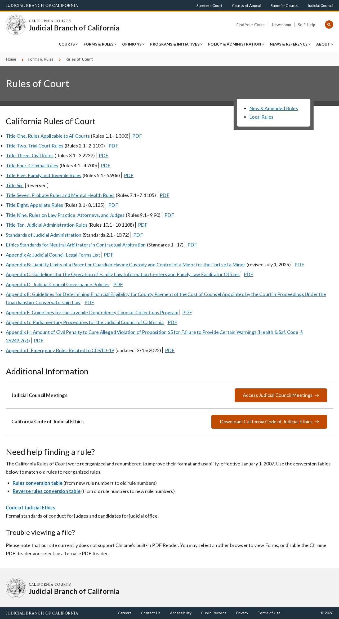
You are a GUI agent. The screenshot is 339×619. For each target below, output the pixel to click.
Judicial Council (320, 5)
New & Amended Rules (273, 108)
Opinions (131, 44)
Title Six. (15, 185)
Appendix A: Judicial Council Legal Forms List (53, 255)
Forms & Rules (98, 44)
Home (11, 59)
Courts (67, 44)
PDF (137, 136)
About (323, 44)
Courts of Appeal (246, 5)
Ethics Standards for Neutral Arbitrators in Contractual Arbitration (76, 245)
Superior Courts (284, 5)
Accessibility (180, 613)
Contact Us (150, 613)
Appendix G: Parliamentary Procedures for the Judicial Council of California (85, 322)
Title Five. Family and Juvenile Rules (44, 175)
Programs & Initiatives (174, 44)
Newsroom (281, 24)
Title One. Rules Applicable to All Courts (48, 136)
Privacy (242, 613)
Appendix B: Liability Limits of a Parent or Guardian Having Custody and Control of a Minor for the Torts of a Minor (126, 264)
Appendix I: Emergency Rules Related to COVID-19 (60, 350)
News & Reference (288, 44)
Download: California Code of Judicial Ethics (262, 423)
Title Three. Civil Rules (29, 155)
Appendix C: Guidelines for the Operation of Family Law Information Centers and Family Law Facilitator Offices (123, 274)
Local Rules (261, 117)
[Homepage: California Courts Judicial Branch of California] (16, 25)
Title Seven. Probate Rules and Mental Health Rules (60, 195)
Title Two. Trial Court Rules (35, 146)
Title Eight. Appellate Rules (34, 205)
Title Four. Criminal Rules (32, 165)
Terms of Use (269, 613)
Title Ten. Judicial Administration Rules (46, 225)
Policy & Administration (234, 44)
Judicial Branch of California (42, 5)
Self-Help (306, 24)
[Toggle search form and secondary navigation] (329, 25)
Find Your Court (250, 24)
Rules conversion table (38, 483)
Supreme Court (209, 5)
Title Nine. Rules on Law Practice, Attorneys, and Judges (65, 215)
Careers (124, 613)
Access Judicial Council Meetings (278, 395)
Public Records (213, 613)
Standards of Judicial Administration (43, 235)
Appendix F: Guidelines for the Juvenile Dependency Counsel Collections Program (92, 312)
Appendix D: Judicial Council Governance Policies (58, 284)
